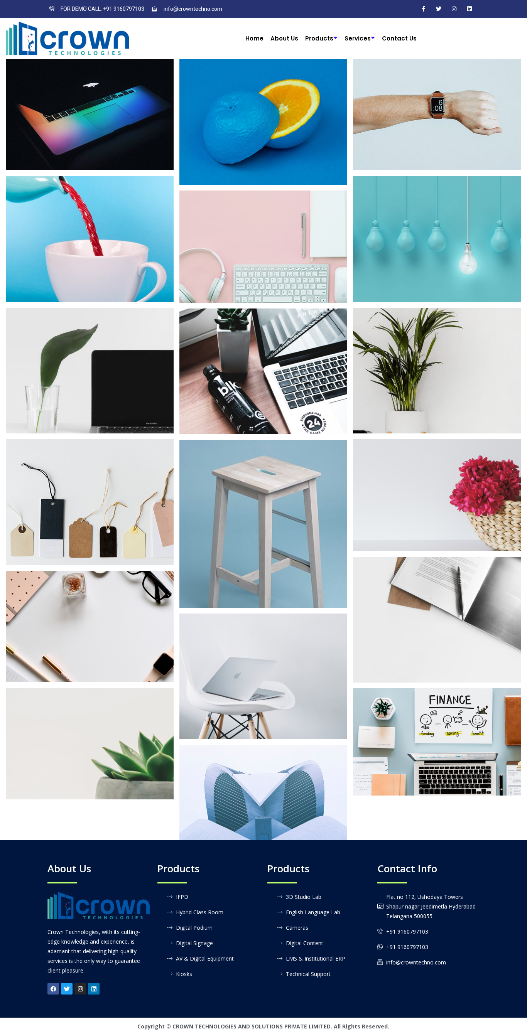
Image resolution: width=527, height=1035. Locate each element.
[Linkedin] (94, 989)
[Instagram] (454, 9)
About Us (284, 38)
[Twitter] (438, 9)
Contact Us (399, 38)
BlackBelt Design (90, 363)
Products (319, 38)
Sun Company (436, 613)
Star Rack (263, 240)
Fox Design (263, 786)
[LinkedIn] (469, 9)
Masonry (90, 119)
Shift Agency (89, 737)
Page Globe (89, 108)
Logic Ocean (437, 735)
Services (358, 38)
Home (254, 38)
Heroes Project (90, 620)
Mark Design (437, 488)
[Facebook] (423, 9)
